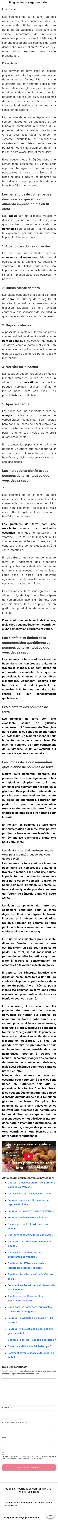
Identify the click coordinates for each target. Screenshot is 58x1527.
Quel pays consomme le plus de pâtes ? (30, 1234)
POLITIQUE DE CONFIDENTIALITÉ (34, 1489)
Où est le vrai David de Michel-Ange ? (29, 1346)
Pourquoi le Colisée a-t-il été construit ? (31, 1211)
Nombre (7, 1408)
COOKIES (10, 1489)
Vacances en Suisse (15, 1502)
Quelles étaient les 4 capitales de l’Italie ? (32, 1339)
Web (4, 1437)
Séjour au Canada (35, 1502)
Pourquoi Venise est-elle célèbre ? (28, 1217)
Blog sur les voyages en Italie (28, 2)
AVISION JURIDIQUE (29, 1492)
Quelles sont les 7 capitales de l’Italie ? (30, 1193)
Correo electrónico (14, 1423)
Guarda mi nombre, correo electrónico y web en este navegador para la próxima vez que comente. (29, 1458)
